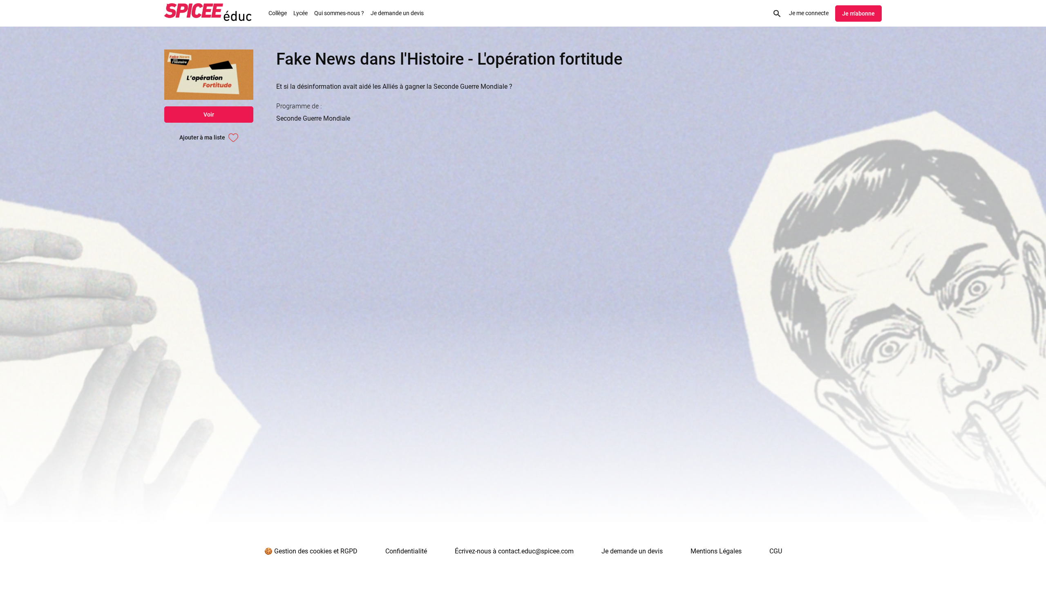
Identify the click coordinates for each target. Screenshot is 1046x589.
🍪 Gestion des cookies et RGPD (311, 551)
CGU (775, 551)
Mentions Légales (716, 551)
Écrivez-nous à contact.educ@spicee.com (514, 551)
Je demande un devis (397, 13)
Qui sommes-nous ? (339, 13)
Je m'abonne (858, 13)
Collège (277, 13)
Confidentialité (406, 551)
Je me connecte (809, 13)
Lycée (300, 13)
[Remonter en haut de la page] (1008, 568)
